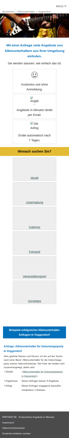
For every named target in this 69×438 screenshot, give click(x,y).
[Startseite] (16, 6)
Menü (61, 6)
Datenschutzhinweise (13, 428)
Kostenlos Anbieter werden (16, 433)
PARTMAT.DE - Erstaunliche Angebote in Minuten (28, 417)
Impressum (8, 422)
